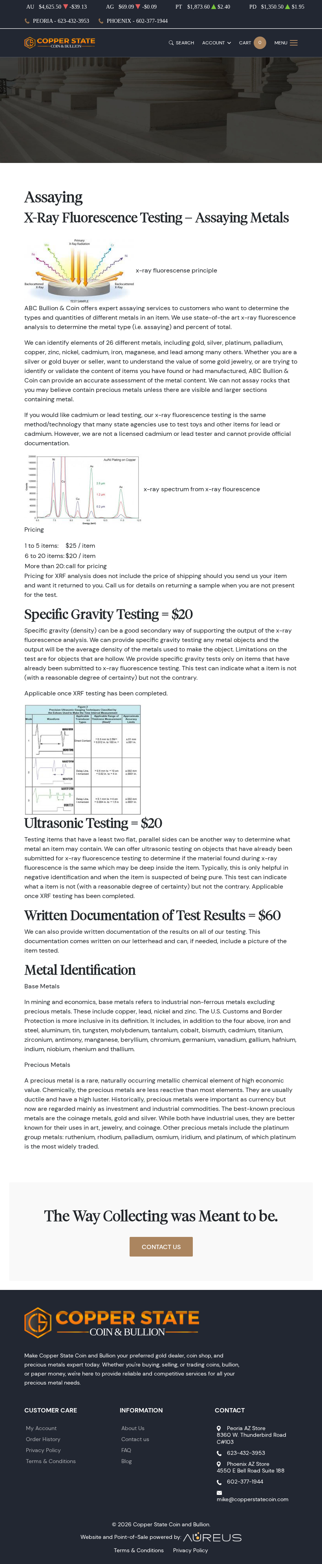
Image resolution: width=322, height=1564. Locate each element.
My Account (41, 1428)
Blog (126, 1461)
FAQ (126, 1450)
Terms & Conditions (51, 1461)
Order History (43, 1439)
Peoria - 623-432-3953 (61, 21)
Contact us (135, 1439)
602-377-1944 (245, 1481)
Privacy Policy (43, 1450)
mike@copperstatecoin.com (253, 1499)
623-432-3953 (246, 1452)
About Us (133, 1428)
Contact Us (161, 1247)
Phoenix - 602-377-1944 (137, 21)
